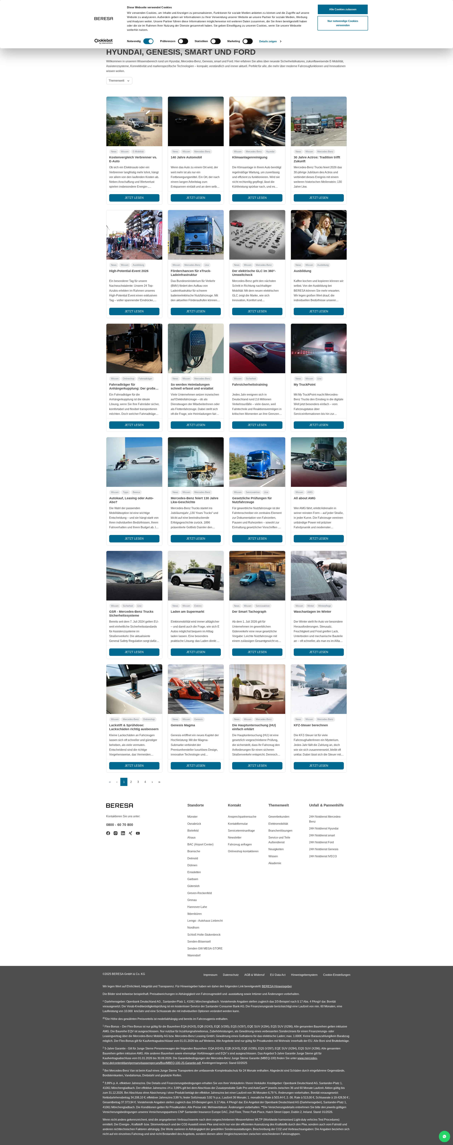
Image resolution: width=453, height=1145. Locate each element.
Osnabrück (194, 823)
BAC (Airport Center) (200, 844)
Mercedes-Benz (202, 151)
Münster (192, 816)
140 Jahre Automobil (186, 157)
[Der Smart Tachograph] (257, 575)
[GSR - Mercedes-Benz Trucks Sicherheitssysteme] (134, 575)
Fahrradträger (145, 378)
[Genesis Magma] (196, 689)
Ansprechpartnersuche (242, 816)
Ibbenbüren (194, 913)
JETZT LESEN (134, 197)
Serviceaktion (253, 492)
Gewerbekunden (278, 816)
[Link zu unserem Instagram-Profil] (115, 833)
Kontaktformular (238, 823)
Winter (310, 606)
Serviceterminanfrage (241, 830)
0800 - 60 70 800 (119, 825)
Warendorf (193, 955)
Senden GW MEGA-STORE (205, 948)
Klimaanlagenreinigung (249, 157)
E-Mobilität (138, 151)
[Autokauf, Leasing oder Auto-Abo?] (134, 462)
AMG (310, 492)
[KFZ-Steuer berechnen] (319, 689)
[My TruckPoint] (319, 348)
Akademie (274, 863)
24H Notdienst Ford (321, 842)
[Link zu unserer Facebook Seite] (108, 833)
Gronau (192, 899)
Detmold (192, 858)
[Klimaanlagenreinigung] (257, 121)
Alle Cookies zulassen (342, 9)
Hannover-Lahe (197, 906)
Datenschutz (231, 974)
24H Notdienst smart (322, 835)
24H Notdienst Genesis (323, 849)
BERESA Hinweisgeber (277, 986)
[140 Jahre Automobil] (196, 121)
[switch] (183, 41)
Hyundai (270, 151)
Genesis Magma (183, 725)
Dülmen (192, 865)
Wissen (124, 151)
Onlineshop (128, 378)
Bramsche (193, 851)
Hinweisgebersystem (304, 974)
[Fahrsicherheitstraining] (257, 348)
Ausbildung (138, 265)
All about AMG (305, 498)
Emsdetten (194, 872)
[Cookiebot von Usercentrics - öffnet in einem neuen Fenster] (103, 41)
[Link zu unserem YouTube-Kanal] (138, 833)
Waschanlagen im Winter (312, 611)
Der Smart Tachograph (249, 611)
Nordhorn (193, 927)
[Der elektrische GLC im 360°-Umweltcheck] (257, 235)
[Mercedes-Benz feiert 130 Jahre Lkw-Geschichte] (196, 462)
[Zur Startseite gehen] (124, 805)
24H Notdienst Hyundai (324, 828)
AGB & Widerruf (254, 974)
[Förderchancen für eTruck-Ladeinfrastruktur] (196, 235)
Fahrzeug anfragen (240, 844)
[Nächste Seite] (152, 782)
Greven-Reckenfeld (199, 893)
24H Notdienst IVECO (323, 856)
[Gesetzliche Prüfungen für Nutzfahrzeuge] (257, 462)
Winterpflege (324, 606)
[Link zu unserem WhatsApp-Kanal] (444, 1136)
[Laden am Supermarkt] (196, 575)
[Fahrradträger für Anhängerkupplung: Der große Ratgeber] (134, 348)
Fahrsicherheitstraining (250, 384)
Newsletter (234, 837)
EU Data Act (277, 974)
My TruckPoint (305, 384)
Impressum (210, 974)
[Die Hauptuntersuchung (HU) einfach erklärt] (257, 689)
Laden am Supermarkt (187, 611)
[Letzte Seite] (159, 782)
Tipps (125, 492)
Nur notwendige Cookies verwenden (343, 23)
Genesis (198, 719)
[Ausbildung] (319, 235)
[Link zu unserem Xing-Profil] (130, 833)
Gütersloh (193, 886)
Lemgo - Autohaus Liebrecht (205, 920)
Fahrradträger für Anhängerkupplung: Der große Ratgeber (132, 388)
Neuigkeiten (276, 849)
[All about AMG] (319, 462)
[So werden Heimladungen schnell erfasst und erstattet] (196, 348)
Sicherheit (251, 378)
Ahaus (191, 837)
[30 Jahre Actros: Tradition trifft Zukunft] (319, 121)
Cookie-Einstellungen (336, 974)
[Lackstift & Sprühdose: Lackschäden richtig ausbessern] (134, 689)
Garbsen (192, 879)
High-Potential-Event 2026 (128, 271)
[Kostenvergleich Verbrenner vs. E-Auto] (134, 121)
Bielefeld (193, 830)
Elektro (198, 606)
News (114, 151)
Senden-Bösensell (199, 941)
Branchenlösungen (280, 830)
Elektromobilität (278, 823)
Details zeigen (268, 41)
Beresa (136, 492)
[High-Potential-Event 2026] (134, 235)
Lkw (207, 265)
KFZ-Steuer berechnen (311, 725)
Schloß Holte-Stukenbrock (203, 934)
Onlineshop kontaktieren (243, 851)
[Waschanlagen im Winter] (319, 575)
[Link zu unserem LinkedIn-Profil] (123, 833)
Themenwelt (117, 80)
